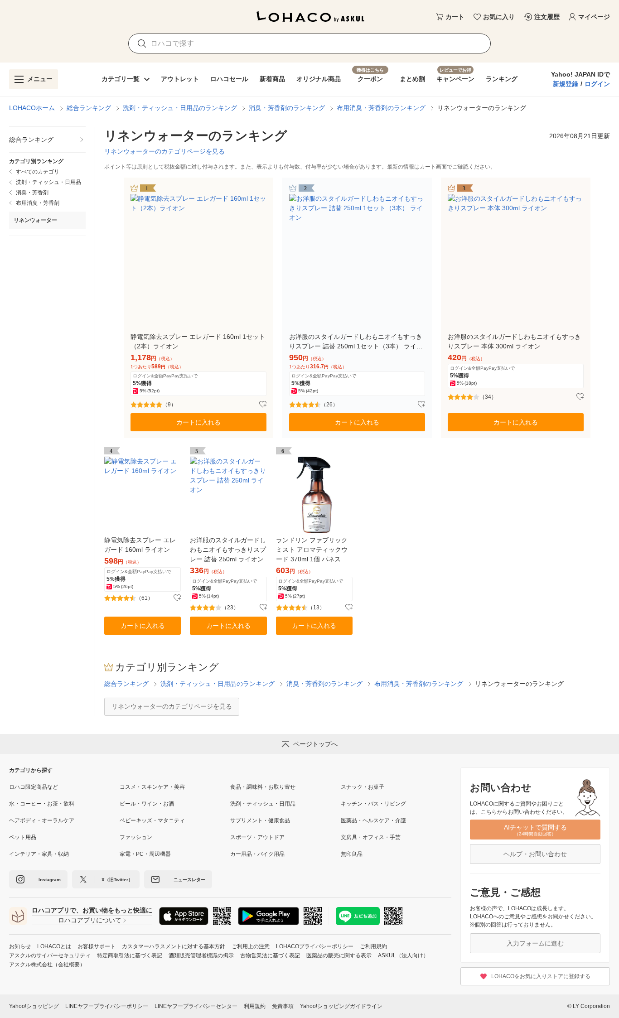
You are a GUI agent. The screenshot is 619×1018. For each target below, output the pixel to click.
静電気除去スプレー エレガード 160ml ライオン (140, 544)
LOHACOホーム (32, 107)
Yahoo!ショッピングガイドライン (341, 1006)
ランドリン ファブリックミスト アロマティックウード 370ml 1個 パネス (312, 549)
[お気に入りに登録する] (262, 404)
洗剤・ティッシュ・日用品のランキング (180, 107)
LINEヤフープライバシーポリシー (106, 1006)
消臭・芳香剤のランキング (287, 107)
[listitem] (47, 140)
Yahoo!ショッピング (34, 1006)
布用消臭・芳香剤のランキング (381, 107)
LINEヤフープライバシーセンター (196, 1006)
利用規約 (255, 1006)
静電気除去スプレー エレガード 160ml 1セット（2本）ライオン (198, 341)
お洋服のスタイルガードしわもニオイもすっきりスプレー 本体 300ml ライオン (514, 341)
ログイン (597, 83)
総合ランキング (89, 107)
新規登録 (565, 83)
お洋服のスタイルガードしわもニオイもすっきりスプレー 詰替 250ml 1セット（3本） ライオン (356, 342)
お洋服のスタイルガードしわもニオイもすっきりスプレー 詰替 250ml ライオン (228, 549)
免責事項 (283, 1006)
